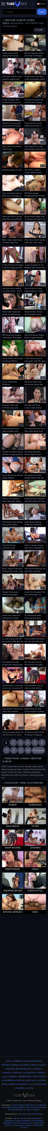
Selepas (38, 750)
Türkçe (41, 1073)
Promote (22, 1114)
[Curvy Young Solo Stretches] (13, 374)
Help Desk (30, 1105)
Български (40, 1084)
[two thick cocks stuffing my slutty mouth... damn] (13, 281)
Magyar (17, 1073)
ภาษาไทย (30, 1088)
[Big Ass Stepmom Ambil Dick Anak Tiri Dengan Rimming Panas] (35, 46)
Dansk (33, 1065)
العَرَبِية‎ (4, 1076)
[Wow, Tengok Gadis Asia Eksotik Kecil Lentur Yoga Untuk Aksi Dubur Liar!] (13, 561)
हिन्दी (12, 1069)
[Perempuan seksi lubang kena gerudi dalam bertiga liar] (13, 514)
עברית (31, 1084)
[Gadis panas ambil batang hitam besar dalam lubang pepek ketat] (13, 46)
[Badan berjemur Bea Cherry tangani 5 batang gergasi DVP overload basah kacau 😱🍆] (35, 701)
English (21, 1080)
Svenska (5, 1065)
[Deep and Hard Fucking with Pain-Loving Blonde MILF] (13, 209)
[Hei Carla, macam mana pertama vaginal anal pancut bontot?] (13, 69)
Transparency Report (22, 1125)
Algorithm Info (9, 1123)
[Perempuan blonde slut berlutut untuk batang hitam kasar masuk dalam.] (35, 92)
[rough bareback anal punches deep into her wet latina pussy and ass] (13, 92)
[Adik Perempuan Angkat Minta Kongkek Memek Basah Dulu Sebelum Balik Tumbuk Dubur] (35, 328)
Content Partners (35, 1114)
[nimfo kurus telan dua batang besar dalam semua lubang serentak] (13, 608)
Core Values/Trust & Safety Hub (15, 1107)
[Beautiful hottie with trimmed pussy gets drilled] (13, 398)
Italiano (19, 1088)
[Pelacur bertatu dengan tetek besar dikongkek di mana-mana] (35, 538)
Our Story (35, 1107)
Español (12, 1076)
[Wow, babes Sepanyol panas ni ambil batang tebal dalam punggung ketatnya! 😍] (13, 304)
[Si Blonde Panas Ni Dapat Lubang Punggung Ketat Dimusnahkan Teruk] (13, 257)
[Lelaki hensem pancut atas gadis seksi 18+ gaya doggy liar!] (35, 351)
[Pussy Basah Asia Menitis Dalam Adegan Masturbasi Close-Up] (13, 468)
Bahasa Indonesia (32, 1061)
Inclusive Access (24, 1123)
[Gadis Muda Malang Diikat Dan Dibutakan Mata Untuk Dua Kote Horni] (35, 514)
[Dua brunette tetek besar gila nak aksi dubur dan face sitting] (35, 631)
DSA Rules (37, 1121)
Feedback (40, 1105)
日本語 (4, 1084)
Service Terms (19, 1118)
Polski (42, 1065)
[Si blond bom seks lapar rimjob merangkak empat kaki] (35, 69)
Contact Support (32, 1110)
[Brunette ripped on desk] (13, 162)
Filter (40, 30)
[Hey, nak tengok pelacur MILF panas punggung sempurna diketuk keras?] (13, 186)
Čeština (37, 1069)
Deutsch (31, 1080)
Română (17, 1061)
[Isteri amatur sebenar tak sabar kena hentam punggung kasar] (13, 701)
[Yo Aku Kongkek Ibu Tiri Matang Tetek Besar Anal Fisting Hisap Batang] (35, 257)
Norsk (12, 1084)
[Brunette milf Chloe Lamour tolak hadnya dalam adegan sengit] (35, 398)
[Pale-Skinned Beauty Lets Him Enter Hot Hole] (35, 561)
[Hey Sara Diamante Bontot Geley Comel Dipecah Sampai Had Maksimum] (35, 444)
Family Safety (18, 1105)
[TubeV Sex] (16, 4)
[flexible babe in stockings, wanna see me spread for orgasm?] (13, 678)
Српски (41, 1080)
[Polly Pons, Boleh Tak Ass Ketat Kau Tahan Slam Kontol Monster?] (35, 232)
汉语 (7, 1069)
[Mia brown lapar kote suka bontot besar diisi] (35, 374)
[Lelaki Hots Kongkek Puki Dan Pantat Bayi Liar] (35, 584)
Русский (24, 1065)
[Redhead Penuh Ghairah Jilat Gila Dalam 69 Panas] (35, 491)
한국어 (8, 1061)
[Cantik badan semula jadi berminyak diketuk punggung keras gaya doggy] (13, 351)
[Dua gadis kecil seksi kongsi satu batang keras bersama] (13, 655)
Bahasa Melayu (24, 1069)
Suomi (15, 1065)
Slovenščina (8, 1080)
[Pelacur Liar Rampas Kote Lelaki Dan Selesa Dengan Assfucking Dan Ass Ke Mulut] (13, 491)
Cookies (8, 1125)
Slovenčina (29, 1073)
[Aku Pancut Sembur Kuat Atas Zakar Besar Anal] (35, 421)
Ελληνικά (22, 1084)
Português (39, 1076)
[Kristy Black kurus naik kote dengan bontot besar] (35, 139)
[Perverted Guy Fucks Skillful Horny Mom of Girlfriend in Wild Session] (35, 116)
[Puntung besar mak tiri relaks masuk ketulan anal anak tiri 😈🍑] (35, 678)
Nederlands (25, 1076)
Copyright (8, 1121)
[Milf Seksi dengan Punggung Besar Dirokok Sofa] (35, 186)
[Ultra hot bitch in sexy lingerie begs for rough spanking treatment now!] (35, 281)
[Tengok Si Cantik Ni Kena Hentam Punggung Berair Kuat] (13, 444)
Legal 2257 (39, 1123)
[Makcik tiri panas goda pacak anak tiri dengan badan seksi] (13, 116)
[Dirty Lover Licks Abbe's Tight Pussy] (13, 139)
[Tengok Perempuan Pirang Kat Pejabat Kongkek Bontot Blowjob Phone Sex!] (13, 584)
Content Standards (23, 1121)
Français (7, 1073)
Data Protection (34, 1118)
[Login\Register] (33, 4)
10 (28, 750)
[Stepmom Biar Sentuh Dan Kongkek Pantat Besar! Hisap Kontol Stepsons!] (35, 304)
